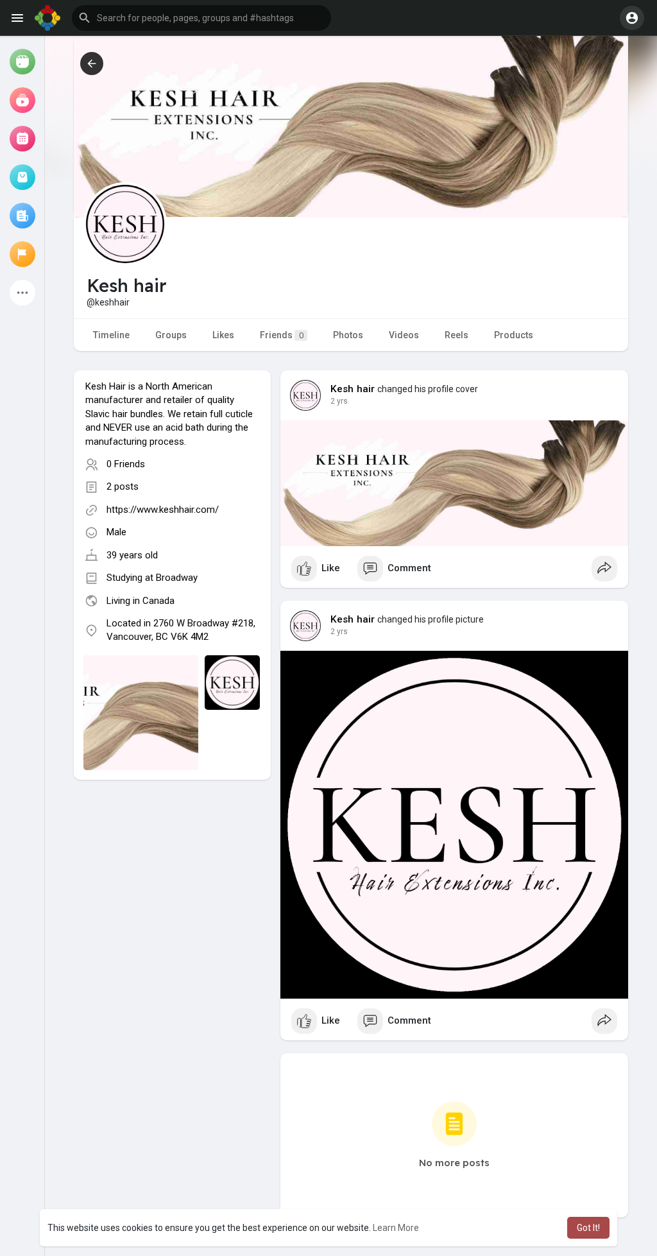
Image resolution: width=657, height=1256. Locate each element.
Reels (456, 335)
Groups (171, 335)
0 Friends (126, 464)
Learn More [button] (396, 1228)
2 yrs (339, 401)
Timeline (111, 335)
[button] (201, 18)
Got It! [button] (588, 1228)
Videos (404, 335)
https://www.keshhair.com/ (163, 509)
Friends (281, 335)
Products (513, 335)
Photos (348, 335)
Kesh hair (352, 389)
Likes (223, 335)
